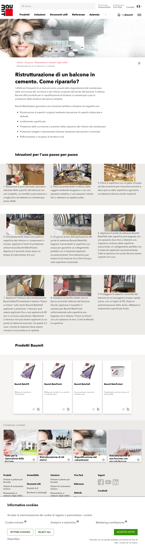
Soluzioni (55, 475)
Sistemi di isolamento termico (13, 488)
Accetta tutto (126, 532)
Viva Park (78, 475)
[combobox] (57, 6)
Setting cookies (20, 532)
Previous (2, 446)
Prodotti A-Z (32, 488)
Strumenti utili (34, 484)
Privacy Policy (13, 539)
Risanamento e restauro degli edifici (13, 494)
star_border (139, 63)
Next (142, 446)
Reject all (44, 532)
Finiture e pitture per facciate (13, 481)
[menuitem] (104, 6)
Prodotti (7, 475)
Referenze (79, 484)
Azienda (78, 493)
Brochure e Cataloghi (37, 492)
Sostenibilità (33, 475)
